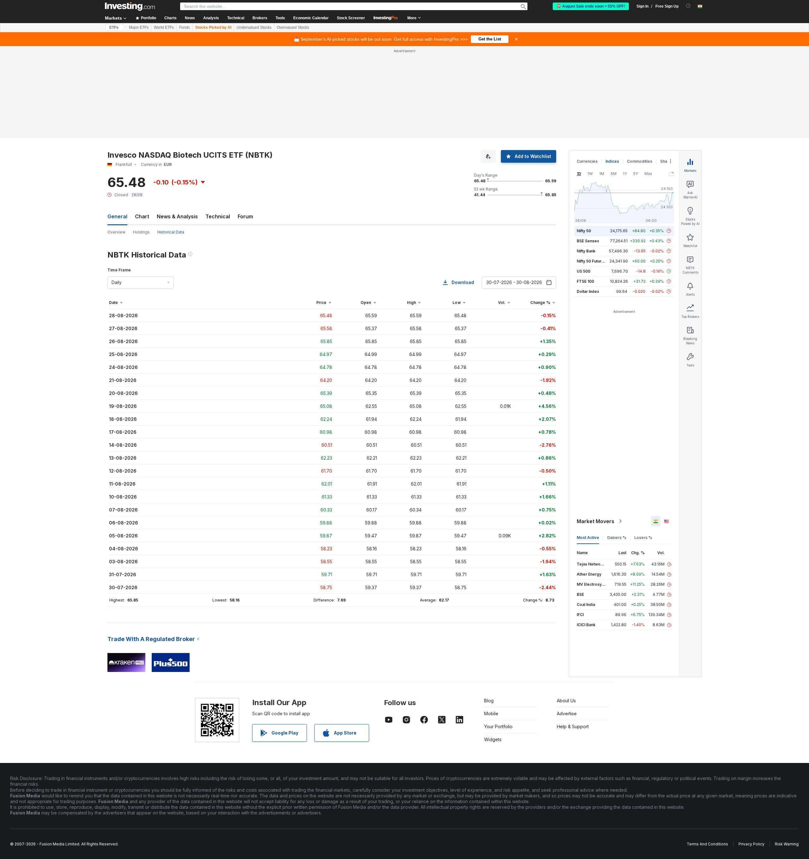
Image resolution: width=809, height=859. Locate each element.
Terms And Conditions (707, 844)
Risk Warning (787, 844)
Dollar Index (588, 291)
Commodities (639, 161)
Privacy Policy (751, 844)
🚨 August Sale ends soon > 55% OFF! (591, 6)
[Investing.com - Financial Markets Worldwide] (130, 6)
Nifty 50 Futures (591, 261)
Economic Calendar (311, 18)
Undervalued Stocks (254, 27)
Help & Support (573, 726)
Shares (666, 161)
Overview (116, 232)
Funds (184, 27)
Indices (612, 161)
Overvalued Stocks (293, 27)
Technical (217, 216)
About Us (566, 700)
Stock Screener (351, 18)
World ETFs (164, 27)
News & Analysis (177, 216)
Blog (489, 700)
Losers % (643, 537)
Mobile (491, 713)
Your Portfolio (498, 726)
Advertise (567, 713)
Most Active (588, 537)
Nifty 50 (584, 230)
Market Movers (595, 521)
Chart (142, 216)
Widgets (493, 739)
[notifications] (688, 6)
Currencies (587, 161)
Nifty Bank (586, 251)
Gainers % (616, 537)
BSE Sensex (588, 241)
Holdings (141, 232)
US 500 (583, 271)
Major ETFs (139, 27)
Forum (245, 216)
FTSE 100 (585, 281)
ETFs (114, 27)
